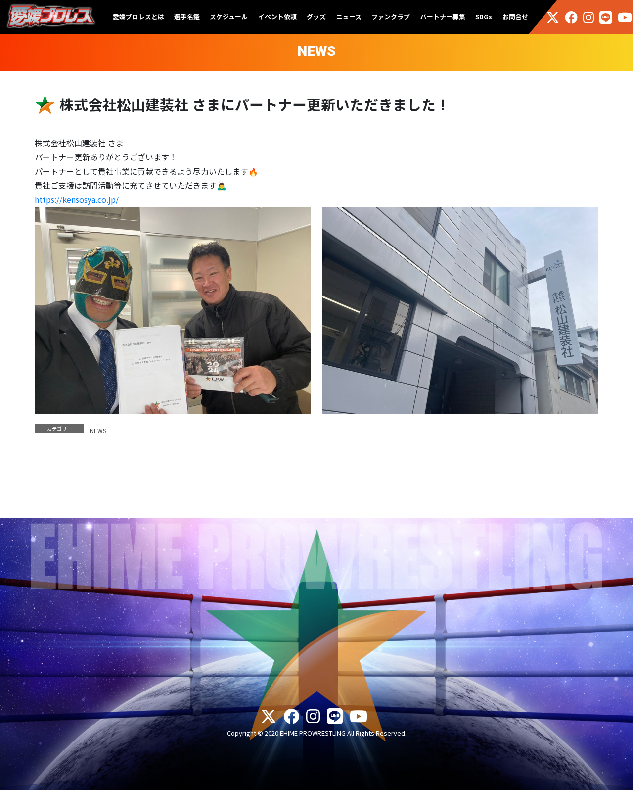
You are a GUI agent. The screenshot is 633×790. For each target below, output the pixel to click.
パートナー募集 (442, 16)
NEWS (98, 430)
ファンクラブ (390, 16)
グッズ (316, 16)
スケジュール (229, 16)
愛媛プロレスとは (138, 16)
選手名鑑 (187, 16)
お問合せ (515, 16)
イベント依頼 (277, 16)
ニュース (349, 16)
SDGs (483, 16)
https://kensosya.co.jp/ (77, 199)
